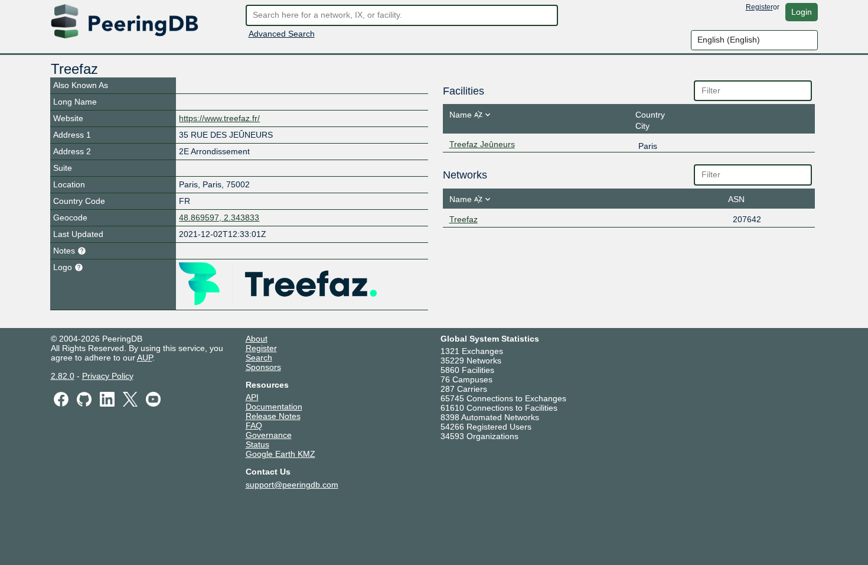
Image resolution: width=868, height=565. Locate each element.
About (256, 338)
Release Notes (273, 416)
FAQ (254, 425)
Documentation (274, 406)
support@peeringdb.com (292, 484)
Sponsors (263, 367)
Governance (269, 435)
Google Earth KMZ (280, 454)
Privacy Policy (107, 376)
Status (257, 444)
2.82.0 (62, 376)
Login (801, 12)
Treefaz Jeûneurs (482, 144)
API (252, 397)
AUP (144, 357)
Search (259, 357)
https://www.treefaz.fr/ (219, 118)
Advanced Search (282, 33)
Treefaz (463, 219)
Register (759, 7)
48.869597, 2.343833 (219, 217)
